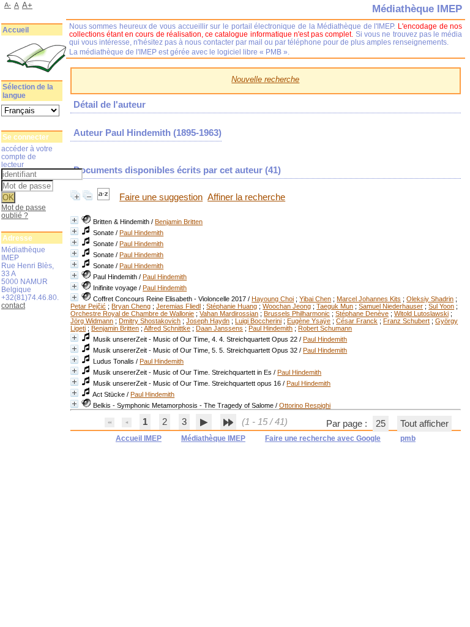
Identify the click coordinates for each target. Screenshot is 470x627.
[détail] (74, 220)
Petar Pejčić (88, 306)
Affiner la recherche (246, 197)
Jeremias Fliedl (178, 306)
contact (13, 305)
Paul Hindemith (141, 232)
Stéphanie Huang (231, 306)
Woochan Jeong (287, 306)
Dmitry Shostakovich (150, 321)
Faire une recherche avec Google (323, 438)
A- (7, 5)
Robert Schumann (325, 328)
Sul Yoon (441, 306)
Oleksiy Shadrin (429, 298)
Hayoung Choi (273, 298)
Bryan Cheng (131, 306)
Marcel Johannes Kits (369, 298)
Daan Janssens (219, 328)
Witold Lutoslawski (421, 313)
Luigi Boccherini (258, 321)
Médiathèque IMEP (213, 438)
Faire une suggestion (161, 197)
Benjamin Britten (179, 221)
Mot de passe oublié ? (23, 211)
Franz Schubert (406, 321)
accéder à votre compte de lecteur (27, 156)
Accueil (15, 30)
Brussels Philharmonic (297, 313)
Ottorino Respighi (304, 405)
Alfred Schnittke (167, 328)
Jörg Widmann (91, 321)
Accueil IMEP (139, 438)
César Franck (357, 321)
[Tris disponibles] (104, 197)
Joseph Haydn (207, 321)
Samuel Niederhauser (391, 306)
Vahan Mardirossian (229, 313)
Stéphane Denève (362, 313)
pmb (408, 438)
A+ (27, 5)
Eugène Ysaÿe (308, 321)
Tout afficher (424, 424)
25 (381, 424)
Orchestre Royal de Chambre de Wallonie (132, 313)
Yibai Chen (315, 298)
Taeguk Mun (334, 306)
